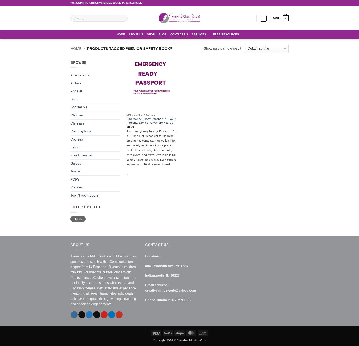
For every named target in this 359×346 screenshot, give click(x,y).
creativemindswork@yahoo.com (170, 290)
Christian (77, 123)
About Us (136, 34)
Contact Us (179, 34)
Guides (75, 163)
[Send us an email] (270, 3)
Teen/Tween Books (84, 195)
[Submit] (123, 18)
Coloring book (80, 131)
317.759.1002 (181, 300)
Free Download (81, 155)
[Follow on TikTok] (262, 3)
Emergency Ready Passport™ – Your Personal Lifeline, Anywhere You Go (151, 120)
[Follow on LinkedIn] (282, 3)
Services (199, 34)
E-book (75, 147)
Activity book (79, 75)
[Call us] (274, 3)
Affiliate (75, 83)
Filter (78, 219)
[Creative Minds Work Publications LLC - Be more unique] (179, 18)
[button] (263, 18)
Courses (76, 139)
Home (121, 34)
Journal (75, 171)
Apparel (76, 91)
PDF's (75, 179)
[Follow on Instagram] (258, 3)
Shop (151, 34)
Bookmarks (78, 107)
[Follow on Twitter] (266, 3)
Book (74, 99)
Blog (162, 34)
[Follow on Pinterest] (278, 3)
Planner (76, 187)
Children (76, 115)
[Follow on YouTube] (286, 3)
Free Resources (226, 34)
